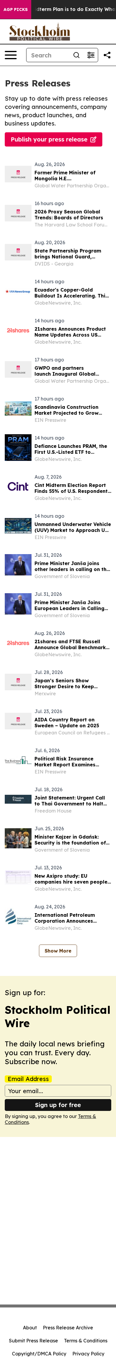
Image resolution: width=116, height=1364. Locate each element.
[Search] (76, 55)
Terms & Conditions (85, 1341)
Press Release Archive (68, 1328)
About (30, 1328)
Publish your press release (49, 139)
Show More (58, 951)
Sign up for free (58, 1105)
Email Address (28, 1078)
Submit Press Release (33, 1341)
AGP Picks (16, 9)
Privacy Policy (88, 1354)
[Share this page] (107, 55)
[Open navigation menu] (11, 55)
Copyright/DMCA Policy (39, 1354)
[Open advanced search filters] (91, 55)
